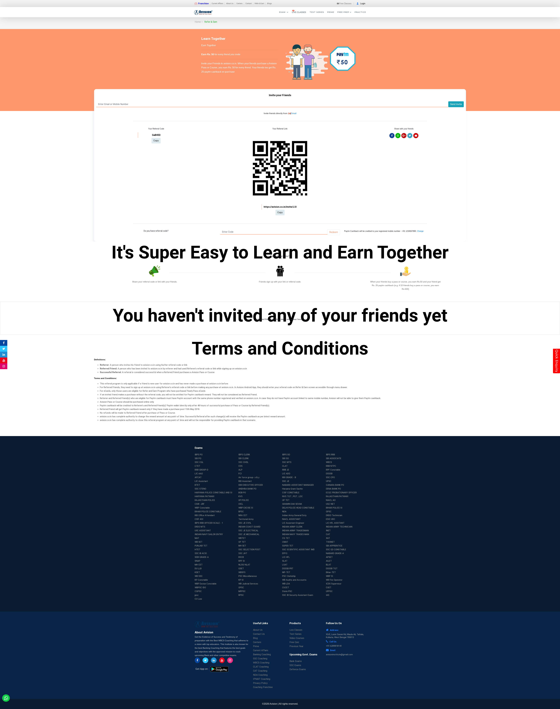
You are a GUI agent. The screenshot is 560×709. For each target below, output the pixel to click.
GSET (241, 568)
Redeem (333, 232)
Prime (330, 12)
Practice (360, 12)
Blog (255, 638)
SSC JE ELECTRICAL (248, 530)
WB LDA (286, 583)
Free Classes (345, 3)
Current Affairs (217, 3)
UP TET (285, 500)
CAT (328, 534)
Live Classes (295, 630)
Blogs (269, 3)
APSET (329, 557)
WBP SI (329, 576)
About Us (229, 3)
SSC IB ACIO (201, 553)
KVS (240, 496)
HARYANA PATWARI (204, 496)
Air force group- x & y (248, 477)
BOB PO (242, 492)
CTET (197, 466)
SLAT (284, 561)
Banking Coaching (262, 654)
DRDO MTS (200, 526)
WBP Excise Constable (205, 583)
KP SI (241, 580)
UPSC (328, 481)
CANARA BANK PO (335, 485)
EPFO (284, 553)
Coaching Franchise (263, 687)
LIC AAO (199, 473)
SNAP (197, 561)
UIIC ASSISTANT (203, 530)
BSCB (241, 557)
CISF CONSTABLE (290, 492)
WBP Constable (202, 507)
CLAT (285, 466)
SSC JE (285, 481)
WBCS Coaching (261, 662)
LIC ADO (286, 473)
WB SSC (199, 576)
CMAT (285, 542)
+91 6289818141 (334, 646)
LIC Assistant (201, 481)
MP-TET (286, 572)
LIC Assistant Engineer (293, 523)
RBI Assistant (245, 481)
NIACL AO (331, 500)
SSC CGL (199, 462)
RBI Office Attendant (205, 515)
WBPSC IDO (200, 587)
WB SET (198, 542)
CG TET (286, 538)
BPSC (241, 511)
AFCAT (198, 477)
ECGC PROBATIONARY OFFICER (341, 492)
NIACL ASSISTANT (291, 519)
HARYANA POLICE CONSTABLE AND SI (213, 492)
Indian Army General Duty (294, 515)
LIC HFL (286, 557)
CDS (240, 466)
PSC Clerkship (289, 576)
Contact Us (259, 634)
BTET (197, 485)
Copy (156, 140)
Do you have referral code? (156, 231)
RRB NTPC (331, 466)
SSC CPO (330, 477)
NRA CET (242, 515)
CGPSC (198, 591)
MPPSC (242, 591)
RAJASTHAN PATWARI (337, 496)
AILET (329, 561)
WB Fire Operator (334, 580)
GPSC (328, 511)
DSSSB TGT (331, 568)
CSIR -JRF (199, 504)
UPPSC (329, 591)
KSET (197, 572)
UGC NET (330, 504)
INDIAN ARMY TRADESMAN (295, 530)
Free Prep (343, 12)
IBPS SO (286, 454)
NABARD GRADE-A (335, 553)
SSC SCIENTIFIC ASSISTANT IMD (298, 549)
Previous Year (296, 646)
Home (198, 21)
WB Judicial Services (248, 583)
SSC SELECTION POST (249, 549)
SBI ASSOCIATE (333, 458)
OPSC (241, 587)
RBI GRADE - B (289, 477)
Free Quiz (294, 642)
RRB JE (285, 469)
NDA (284, 511)
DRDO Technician (334, 515)
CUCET (285, 587)
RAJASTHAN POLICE (205, 500)
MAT (197, 538)
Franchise (203, 3)
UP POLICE (243, 500)
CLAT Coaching (261, 666)
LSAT (284, 564)
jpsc (197, 595)
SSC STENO (200, 488)
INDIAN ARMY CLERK (292, 526)
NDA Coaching (260, 675)
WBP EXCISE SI (245, 507)
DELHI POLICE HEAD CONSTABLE (298, 507)
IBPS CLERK (244, 454)
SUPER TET (287, 545)
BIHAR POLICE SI (334, 507)
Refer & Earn (259, 3)
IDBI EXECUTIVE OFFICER (250, 485)
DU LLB (198, 568)
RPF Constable (333, 469)
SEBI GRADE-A (202, 557)
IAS (327, 595)
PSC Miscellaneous (247, 576)
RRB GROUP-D (201, 469)
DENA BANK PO (333, 488)
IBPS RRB (330, 454)
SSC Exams (295, 665)
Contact (248, 3)
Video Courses (296, 638)
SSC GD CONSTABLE (336, 549)
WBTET (242, 538)
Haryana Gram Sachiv (292, 488)
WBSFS (241, 572)
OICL (240, 504)
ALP (240, 469)
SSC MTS (286, 462)
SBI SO (285, 458)
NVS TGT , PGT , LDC (292, 496)
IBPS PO (199, 454)
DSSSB (329, 473)
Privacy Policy (260, 683)
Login (362, 3)
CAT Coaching (260, 670)
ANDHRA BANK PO (247, 488)
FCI (240, 473)
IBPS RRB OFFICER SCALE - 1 (209, 523)
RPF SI (241, 561)
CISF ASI (199, 519)
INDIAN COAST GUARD (249, 526)
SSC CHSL (243, 462)
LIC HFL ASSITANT (335, 523)
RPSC (241, 595)
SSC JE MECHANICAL (248, 534)
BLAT (328, 564)
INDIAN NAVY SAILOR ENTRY (209, 534)
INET (328, 530)
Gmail (293, 113)
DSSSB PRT (287, 568)
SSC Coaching (260, 658)
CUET (328, 587)
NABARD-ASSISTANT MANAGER (298, 485)
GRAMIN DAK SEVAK (292, 504)
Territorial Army (245, 519)
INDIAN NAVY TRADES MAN (295, 534)
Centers (239, 3)
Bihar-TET (331, 572)
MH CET (199, 564)
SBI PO (198, 458)
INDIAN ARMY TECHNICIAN (339, 526)
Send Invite (456, 104)
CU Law (198, 599)
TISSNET (330, 542)
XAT (328, 538)
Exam (282, 12)
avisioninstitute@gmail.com (339, 654)
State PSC (287, 591)
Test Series (317, 12)
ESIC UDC (330, 519)
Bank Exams (295, 661)
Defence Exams (297, 669)
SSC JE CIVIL (244, 523)
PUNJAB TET (201, 545)
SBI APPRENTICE (334, 545)
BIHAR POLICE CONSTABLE (208, 511)
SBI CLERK (243, 458)
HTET (197, 549)
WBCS (329, 462)
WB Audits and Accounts (294, 580)
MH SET (242, 545)
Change (420, 231)
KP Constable (201, 580)
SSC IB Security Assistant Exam (297, 595)
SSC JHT (242, 553)
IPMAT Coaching (261, 679)
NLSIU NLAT (244, 564)
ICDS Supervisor (333, 583)
